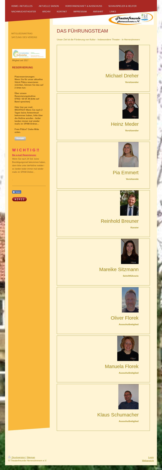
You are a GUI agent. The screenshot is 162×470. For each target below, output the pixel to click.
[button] (20, 138)
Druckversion (18, 457)
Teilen (18, 192)
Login (151, 457)
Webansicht (148, 460)
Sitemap (31, 457)
